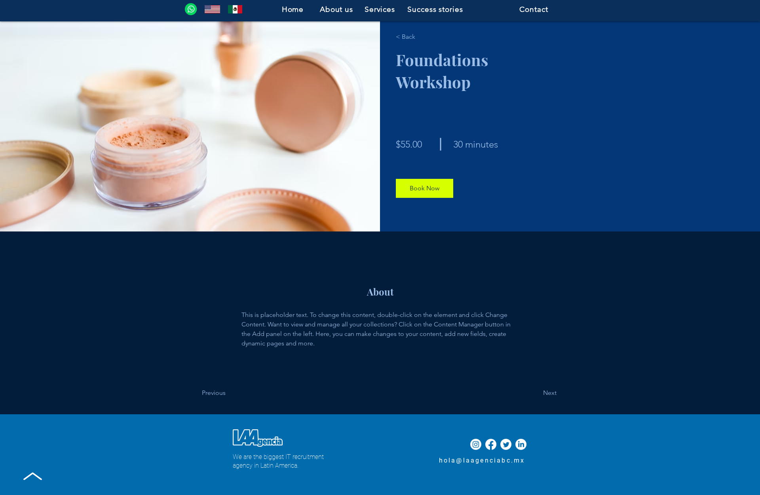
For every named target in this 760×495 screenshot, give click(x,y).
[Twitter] (505, 444)
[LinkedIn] (520, 444)
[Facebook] (490, 444)
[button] (424, 188)
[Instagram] (475, 444)
